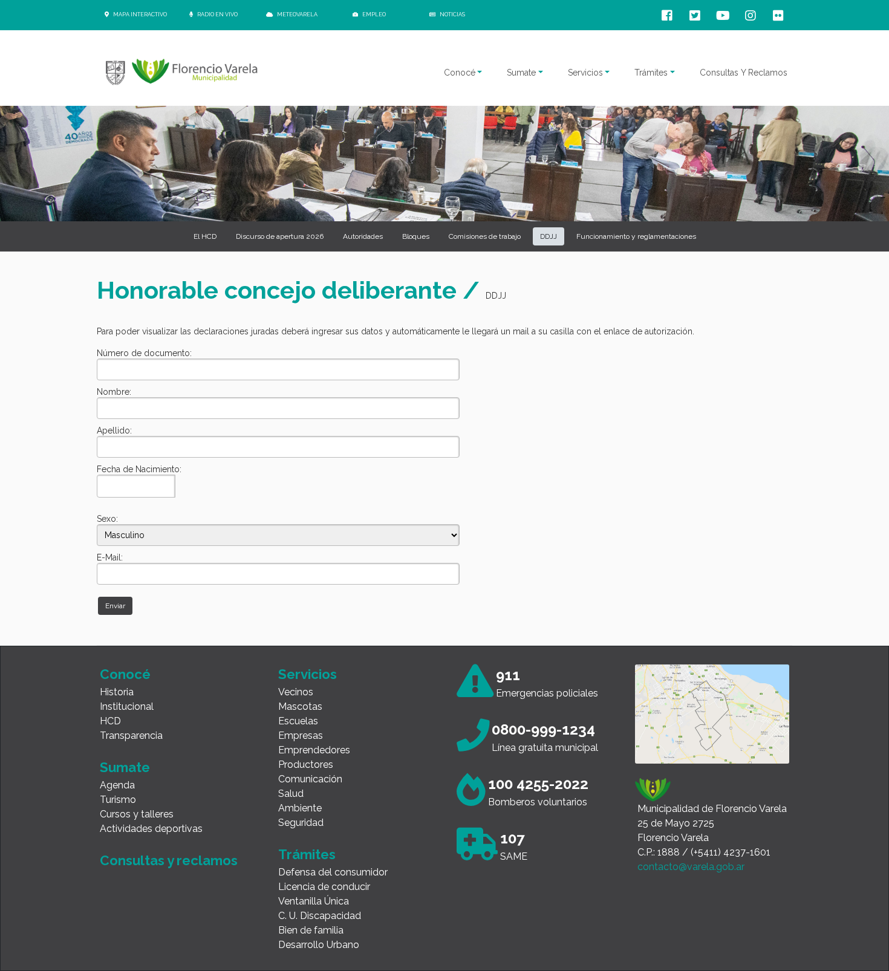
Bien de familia (311, 930)
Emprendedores (314, 750)
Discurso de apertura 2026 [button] (280, 236)
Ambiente (300, 808)
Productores (305, 764)
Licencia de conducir (324, 886)
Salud (291, 793)
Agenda (117, 785)
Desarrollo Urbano (318, 944)
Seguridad (301, 822)
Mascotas (300, 706)
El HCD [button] (205, 236)
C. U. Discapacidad (319, 915)
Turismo (118, 799)
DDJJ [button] (548, 236)
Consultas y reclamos (169, 860)
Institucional (127, 706)
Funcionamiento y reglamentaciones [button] (636, 236)
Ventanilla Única (313, 901)
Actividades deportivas (151, 828)
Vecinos (295, 692)
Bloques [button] (415, 236)
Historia (117, 692)
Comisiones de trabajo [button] (485, 236)
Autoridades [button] (363, 236)
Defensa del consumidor (333, 872)
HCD (110, 721)
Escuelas (298, 721)
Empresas (300, 735)
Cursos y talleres (137, 814)
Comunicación (310, 779)
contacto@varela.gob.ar (690, 866)
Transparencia (131, 735)
